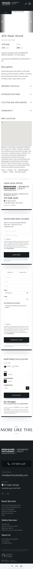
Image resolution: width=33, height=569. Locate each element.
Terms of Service (8, 346)
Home (3, 170)
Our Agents (13, 205)
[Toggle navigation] (29, 3)
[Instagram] (8, 494)
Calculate (16, 395)
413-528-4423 (11, 197)
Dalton (5, 172)
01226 (11, 172)
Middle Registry (23, 170)
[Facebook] (2, 494)
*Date (5, 290)
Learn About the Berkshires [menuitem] (11, 507)
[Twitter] (5, 494)
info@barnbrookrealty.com (15, 475)
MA (15, 170)
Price (5, 371)
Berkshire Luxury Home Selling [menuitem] (12, 530)
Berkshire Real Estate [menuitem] (9, 511)
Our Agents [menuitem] (5, 541)
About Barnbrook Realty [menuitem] (10, 539)
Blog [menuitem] (3, 515)
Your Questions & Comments (12, 303)
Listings (9, 170)
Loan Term (7, 363)
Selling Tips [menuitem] (5, 524)
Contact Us (6, 205)
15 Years (16, 366)
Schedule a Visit (22, 272)
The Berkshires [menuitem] (7, 543)
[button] (3, 21)
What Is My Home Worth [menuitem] (10, 526)
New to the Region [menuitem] (8, 509)
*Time (5, 296)
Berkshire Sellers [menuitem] (7, 528)
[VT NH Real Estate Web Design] (16, 556)
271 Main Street (11, 486)
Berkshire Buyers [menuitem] (7, 513)
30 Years (8, 366)
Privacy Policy (10, 248)
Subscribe (16, 255)
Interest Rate (8, 385)
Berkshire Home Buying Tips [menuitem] (11, 505)
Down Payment (8, 378)
